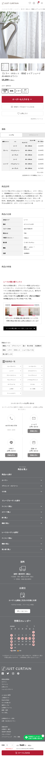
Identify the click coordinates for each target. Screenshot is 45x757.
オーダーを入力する (20, 99)
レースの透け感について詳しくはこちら (19, 328)
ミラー (18, 91)
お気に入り (29, 3)
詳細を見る (9, 237)
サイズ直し (5, 712)
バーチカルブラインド (32, 379)
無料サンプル (5, 705)
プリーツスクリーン (11, 375)
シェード (16, 9)
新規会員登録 (5, 679)
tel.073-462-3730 (11, 425)
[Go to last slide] (32, 626)
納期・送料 (5, 710)
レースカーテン (32, 366)
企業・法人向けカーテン (8, 721)
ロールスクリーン (32, 370)
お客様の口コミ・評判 (8, 718)
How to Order (5, 700)
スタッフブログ (6, 734)
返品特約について (36, 119)
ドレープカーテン (11, 366)
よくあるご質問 (6, 695)
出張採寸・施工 (6, 729)
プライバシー (16, 346)
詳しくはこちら (22, 611)
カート (38, 1)
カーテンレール (11, 384)
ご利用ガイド (5, 697)
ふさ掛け (11, 388)
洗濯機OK (4, 91)
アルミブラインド (11, 379)
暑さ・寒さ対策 (28, 346)
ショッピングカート (7, 689)
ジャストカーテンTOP (7, 9)
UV (25, 91)
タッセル (32, 384)
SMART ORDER (6, 732)
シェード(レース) (28, 350)
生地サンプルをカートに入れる (24, 107)
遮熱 (11, 91)
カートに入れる (24, 753)
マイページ (5, 684)
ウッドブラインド (32, 375)
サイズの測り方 (6, 702)
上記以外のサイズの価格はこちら (31, 175)
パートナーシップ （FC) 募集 (11, 737)
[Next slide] (34, 626)
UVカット (26, 249)
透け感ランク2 (7, 354)
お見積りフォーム (7, 707)
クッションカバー (11, 393)
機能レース (6, 346)
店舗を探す (5, 727)
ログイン (33, 3)
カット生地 (32, 388)
